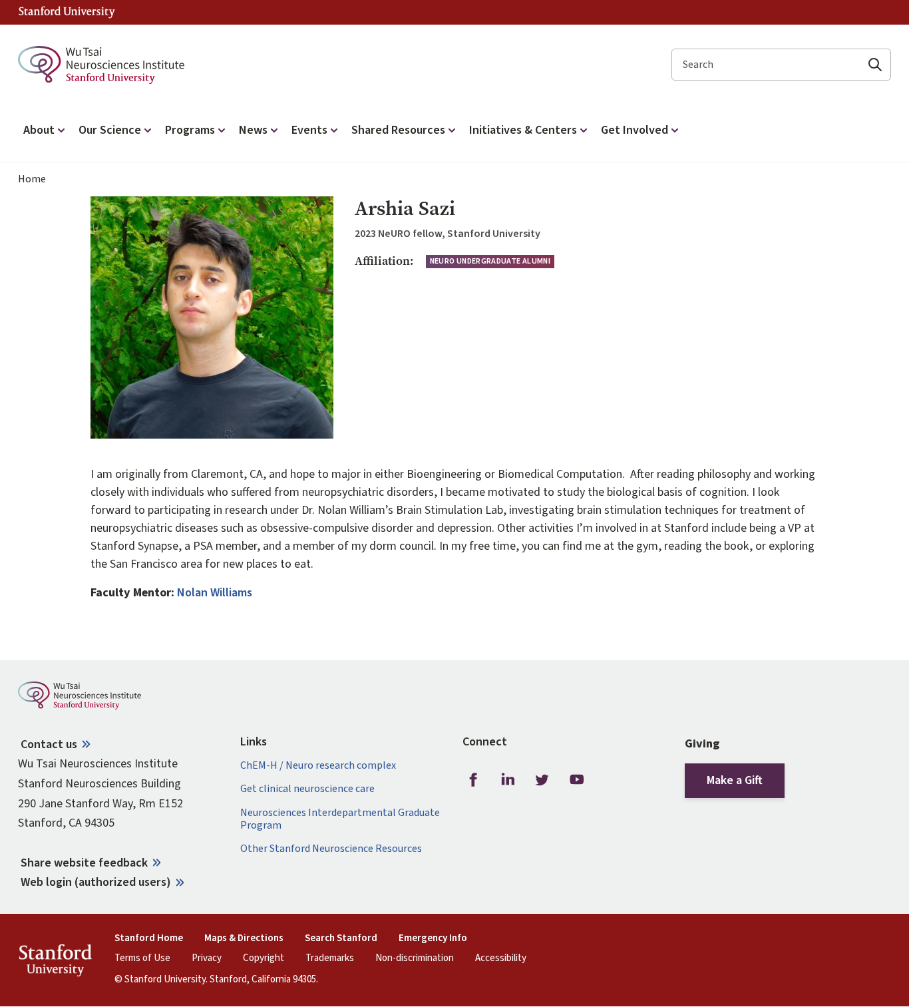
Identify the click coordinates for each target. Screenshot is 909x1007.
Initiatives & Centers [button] (523, 130)
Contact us (49, 744)
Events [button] (309, 130)
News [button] (253, 130)
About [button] (39, 130)
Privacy (207, 958)
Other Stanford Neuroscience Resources (331, 849)
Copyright (263, 958)
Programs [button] (190, 130)
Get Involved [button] (634, 130)
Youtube (577, 779)
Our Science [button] (110, 130)
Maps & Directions (243, 938)
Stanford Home (148, 938)
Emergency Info (433, 938)
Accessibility (500, 958)
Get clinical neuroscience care (307, 789)
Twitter (542, 779)
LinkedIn (507, 779)
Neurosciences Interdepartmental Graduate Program (340, 819)
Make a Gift (735, 780)
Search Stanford (341, 938)
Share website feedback (84, 863)
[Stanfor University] (67, 12)
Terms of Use (142, 958)
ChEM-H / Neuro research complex (318, 765)
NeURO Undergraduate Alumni (490, 261)
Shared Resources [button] (398, 130)
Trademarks (329, 958)
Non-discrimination (414, 958)
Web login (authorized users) (96, 882)
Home (32, 179)
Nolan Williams (214, 592)
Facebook (473, 779)
